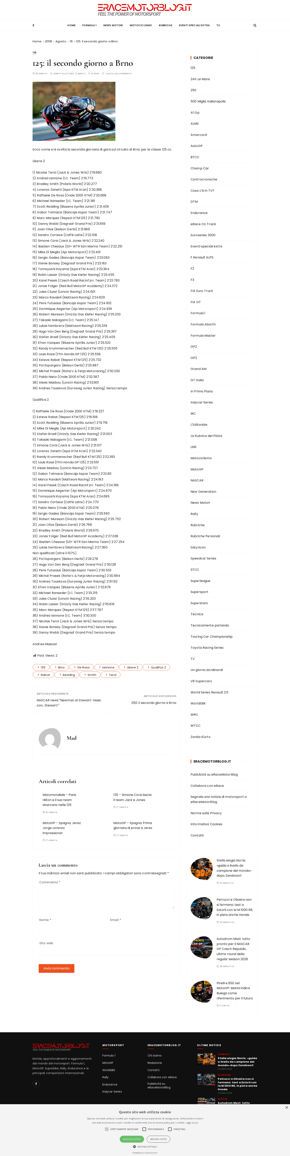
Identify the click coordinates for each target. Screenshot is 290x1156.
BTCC (195, 157)
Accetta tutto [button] (132, 1139)
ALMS (195, 123)
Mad (96, 73)
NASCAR (197, 480)
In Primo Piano (202, 391)
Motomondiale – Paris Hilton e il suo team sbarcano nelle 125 (59, 800)
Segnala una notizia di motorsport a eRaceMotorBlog (219, 799)
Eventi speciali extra (194, 25)
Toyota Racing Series (207, 647)
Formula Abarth (203, 324)
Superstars (199, 603)
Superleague (200, 581)
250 (193, 90)
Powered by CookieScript (145, 1153)
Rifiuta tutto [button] (158, 1139)
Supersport (200, 592)
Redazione (155, 1063)
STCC (195, 569)
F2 (192, 268)
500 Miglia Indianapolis (208, 101)
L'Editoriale (199, 424)
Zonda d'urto (200, 737)
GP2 (194, 346)
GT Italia (197, 380)
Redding (69, 675)
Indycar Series (202, 402)
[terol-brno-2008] (74, 111)
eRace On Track (203, 224)
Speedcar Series (203, 558)
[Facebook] (36, 1083)
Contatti (197, 835)
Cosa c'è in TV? (202, 190)
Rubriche (165, 25)
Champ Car (200, 168)
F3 (192, 280)
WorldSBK (198, 703)
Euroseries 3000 (203, 235)
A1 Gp (195, 112)
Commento (50, 882)
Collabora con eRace (207, 785)
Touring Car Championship (212, 636)
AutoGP (197, 146)
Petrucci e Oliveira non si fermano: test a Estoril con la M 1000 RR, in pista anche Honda (237, 1084)
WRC (194, 714)
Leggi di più (192, 1122)
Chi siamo (155, 1055)
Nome (45, 920)
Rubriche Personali (205, 536)
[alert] (145, 1130)
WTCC (196, 725)
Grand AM (198, 369)
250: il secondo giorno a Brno (153, 703)
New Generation (203, 491)
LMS (193, 447)
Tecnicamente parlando (210, 625)
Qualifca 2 (158, 667)
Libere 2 (132, 667)
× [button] (286, 1107)
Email (115, 920)
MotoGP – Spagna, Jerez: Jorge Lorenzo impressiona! (62, 828)
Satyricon (198, 547)
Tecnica (197, 614)
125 (34, 52)
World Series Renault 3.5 (209, 692)
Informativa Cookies (206, 824)
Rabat (45, 675)
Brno (61, 667)
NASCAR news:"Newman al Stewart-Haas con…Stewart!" (69, 703)
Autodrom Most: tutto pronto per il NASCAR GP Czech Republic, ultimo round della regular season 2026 (233, 949)
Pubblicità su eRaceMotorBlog (214, 774)
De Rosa (84, 667)
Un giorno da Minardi (207, 670)
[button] (145, 1147)
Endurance (199, 213)
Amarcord (199, 135)
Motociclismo (141, 25)
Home (71, 25)
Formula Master (203, 335)
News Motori (113, 25)
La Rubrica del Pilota (206, 436)
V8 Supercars (201, 681)
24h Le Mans (200, 79)
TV (218, 25)
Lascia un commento (119, 73)
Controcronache (204, 179)
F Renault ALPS (202, 257)
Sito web (46, 943)
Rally (194, 514)
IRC (193, 413)
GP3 (194, 358)
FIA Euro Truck (202, 291)
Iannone (108, 667)
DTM (194, 201)
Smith (92, 675)
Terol (112, 675)
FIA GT (196, 302)
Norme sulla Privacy (206, 813)
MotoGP (197, 469)
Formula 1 (89, 25)
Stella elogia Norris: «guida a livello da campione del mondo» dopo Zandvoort (237, 1062)
